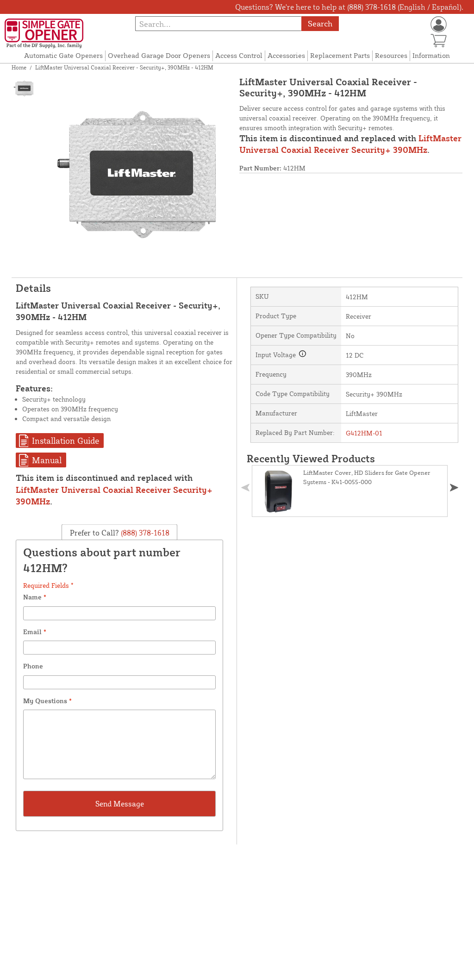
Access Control (238, 55)
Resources (391, 55)
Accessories (286, 55)
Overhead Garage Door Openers (159, 55)
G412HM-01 (364, 433)
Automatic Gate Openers (63, 55)
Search (320, 23)
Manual (47, 460)
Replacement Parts (340, 55)
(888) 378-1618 (144, 532)
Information (431, 55)
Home (19, 67)
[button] (454, 487)
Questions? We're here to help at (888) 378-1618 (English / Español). (349, 7)
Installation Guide (65, 440)
